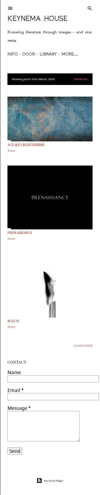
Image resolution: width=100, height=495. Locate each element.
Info (12, 54)
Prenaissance (19, 233)
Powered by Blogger (53, 480)
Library (48, 54)
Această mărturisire (26, 145)
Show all (81, 79)
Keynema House (37, 18)
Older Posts (83, 345)
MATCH (13, 321)
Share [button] (11, 150)
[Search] (90, 7)
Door (29, 54)
